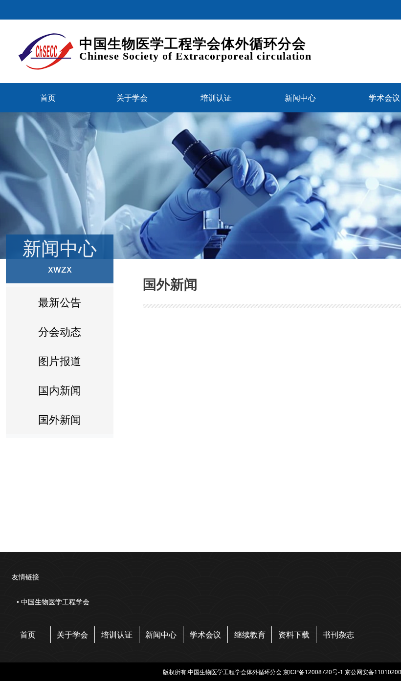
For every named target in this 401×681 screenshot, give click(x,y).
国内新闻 (59, 389)
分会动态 (59, 331)
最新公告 (59, 301)
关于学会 (132, 97)
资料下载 (294, 634)
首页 (48, 97)
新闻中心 (300, 97)
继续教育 (250, 634)
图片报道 (59, 360)
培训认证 (216, 97)
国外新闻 (59, 418)
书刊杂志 (338, 634)
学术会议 (205, 634)
